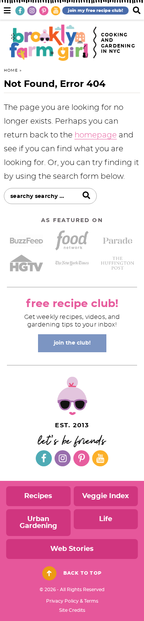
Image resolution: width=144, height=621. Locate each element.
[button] (7, 9)
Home (11, 70)
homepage (95, 135)
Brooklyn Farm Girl (49, 43)
